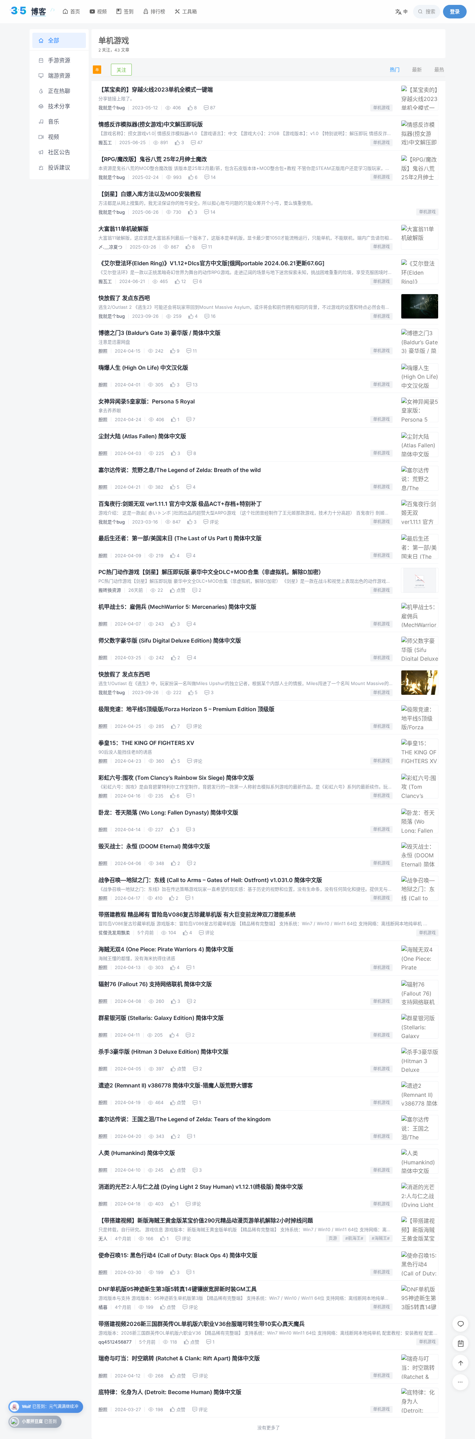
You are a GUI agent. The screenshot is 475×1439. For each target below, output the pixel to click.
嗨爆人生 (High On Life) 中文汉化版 (143, 367)
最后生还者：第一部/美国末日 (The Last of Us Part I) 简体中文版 (179, 538)
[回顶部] (460, 1363)
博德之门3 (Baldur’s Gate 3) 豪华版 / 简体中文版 (159, 332)
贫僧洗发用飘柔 (114, 932)
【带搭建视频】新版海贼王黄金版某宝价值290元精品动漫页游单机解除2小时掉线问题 (205, 1220)
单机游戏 (381, 107)
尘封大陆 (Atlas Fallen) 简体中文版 (142, 436)
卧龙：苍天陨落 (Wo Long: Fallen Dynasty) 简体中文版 (168, 812)
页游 (333, 1238)
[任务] (460, 1343)
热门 (395, 69)
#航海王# (354, 1238)
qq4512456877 (115, 1342)
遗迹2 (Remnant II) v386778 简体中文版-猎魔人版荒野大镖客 (175, 1085)
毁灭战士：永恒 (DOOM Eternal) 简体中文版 (154, 846)
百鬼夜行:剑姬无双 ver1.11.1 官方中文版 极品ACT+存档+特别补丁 (180, 503)
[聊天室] (460, 1324)
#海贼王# (381, 1238)
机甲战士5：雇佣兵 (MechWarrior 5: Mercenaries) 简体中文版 (177, 606)
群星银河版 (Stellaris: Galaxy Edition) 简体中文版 (161, 1017)
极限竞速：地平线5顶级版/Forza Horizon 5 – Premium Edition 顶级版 (186, 709)
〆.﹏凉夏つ (110, 247)
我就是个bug (111, 107)
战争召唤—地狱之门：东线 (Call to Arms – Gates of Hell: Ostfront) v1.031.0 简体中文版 (210, 879)
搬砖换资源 (109, 590)
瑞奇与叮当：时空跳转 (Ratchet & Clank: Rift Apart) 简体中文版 (179, 1358)
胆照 (102, 351)
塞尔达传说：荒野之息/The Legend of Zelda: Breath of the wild (179, 469)
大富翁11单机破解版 (123, 228)
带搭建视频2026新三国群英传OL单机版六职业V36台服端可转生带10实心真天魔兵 (201, 1323)
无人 (102, 1238)
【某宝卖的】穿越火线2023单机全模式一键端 (155, 89)
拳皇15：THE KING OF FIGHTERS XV (146, 742)
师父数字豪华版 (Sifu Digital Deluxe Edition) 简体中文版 (169, 640)
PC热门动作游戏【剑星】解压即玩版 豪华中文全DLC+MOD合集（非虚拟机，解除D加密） (211, 571)
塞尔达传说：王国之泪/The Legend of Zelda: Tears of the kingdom (184, 1119)
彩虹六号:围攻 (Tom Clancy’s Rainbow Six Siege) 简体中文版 (176, 777)
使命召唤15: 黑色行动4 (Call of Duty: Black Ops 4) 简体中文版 (177, 1255)
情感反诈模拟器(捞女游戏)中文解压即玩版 (150, 124)
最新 (417, 69)
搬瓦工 (105, 142)
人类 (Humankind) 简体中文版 (136, 1152)
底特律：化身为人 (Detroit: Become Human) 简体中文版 (169, 1392)
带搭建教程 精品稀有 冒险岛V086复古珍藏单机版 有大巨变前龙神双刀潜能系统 (197, 914)
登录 (455, 11)
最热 (439, 69)
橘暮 (102, 1307)
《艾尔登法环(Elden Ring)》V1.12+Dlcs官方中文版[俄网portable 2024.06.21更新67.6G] (211, 263)
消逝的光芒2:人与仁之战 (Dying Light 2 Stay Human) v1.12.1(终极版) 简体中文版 (200, 1186)
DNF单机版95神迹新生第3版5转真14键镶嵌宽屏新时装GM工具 (177, 1288)
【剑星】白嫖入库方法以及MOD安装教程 (149, 193)
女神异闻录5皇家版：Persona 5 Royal (146, 401)
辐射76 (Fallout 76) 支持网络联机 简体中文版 (155, 984)
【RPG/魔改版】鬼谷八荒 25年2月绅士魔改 (152, 159)
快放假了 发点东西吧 (124, 297)
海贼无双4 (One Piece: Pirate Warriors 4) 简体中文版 (165, 949)
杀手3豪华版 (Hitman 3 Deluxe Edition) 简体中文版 (163, 1051)
